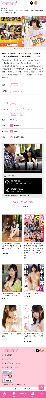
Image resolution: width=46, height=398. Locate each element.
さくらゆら (14, 85)
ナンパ (13, 109)
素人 (21, 114)
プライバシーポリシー (13, 367)
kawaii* (13, 103)
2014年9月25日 (16, 91)
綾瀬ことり (6, 298)
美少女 (21, 109)
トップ (3, 8)
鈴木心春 (27, 296)
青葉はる (5, 253)
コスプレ (29, 109)
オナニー (14, 114)
